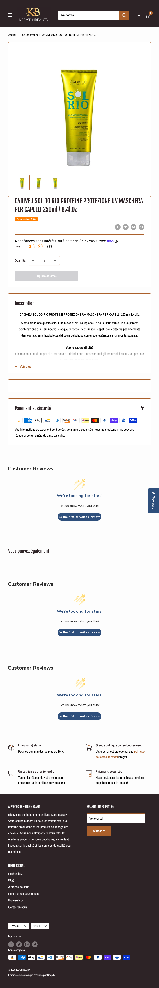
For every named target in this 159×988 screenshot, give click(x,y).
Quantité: (20, 260)
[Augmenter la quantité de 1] (55, 260)
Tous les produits (29, 35)
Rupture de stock (46, 276)
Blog (11, 880)
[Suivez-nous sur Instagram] (27, 944)
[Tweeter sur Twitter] (133, 227)
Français (15, 926)
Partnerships (16, 900)
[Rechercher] (124, 15)
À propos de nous (18, 887)
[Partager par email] (141, 227)
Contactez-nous (17, 907)
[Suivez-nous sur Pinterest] (35, 944)
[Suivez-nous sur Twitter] (19, 944)
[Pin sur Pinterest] (126, 227)
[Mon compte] (139, 15)
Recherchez (15, 873)
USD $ (36, 926)
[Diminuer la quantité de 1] (33, 260)
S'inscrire (99, 830)
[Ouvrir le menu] (10, 15)
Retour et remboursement (23, 893)
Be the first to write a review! (79, 517)
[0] (147, 15)
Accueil (12, 35)
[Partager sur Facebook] (118, 227)
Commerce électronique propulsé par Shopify (31, 975)
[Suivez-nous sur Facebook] (11, 944)
